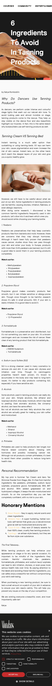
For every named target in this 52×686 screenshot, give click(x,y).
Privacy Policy (16, 654)
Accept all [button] (13, 674)
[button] (26, 681)
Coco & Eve (13, 527)
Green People (14, 513)
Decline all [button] (38, 674)
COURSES (9, 6)
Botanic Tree (14, 519)
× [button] (49, 631)
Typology (12, 533)
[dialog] (26, 657)
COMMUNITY (25, 6)
